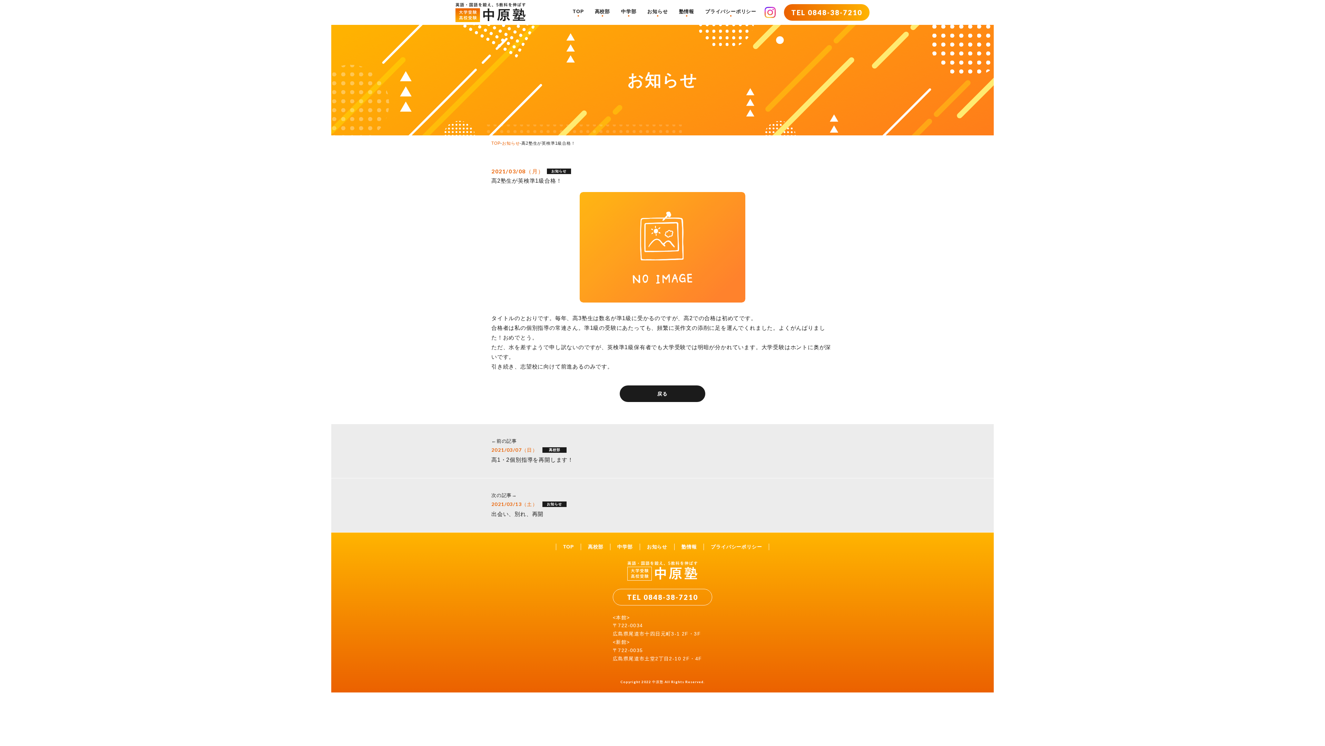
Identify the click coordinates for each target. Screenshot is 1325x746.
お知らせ (657, 11)
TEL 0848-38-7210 (826, 12)
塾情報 (686, 11)
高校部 (602, 11)
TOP (578, 11)
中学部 (628, 11)
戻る (662, 393)
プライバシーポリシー (730, 11)
